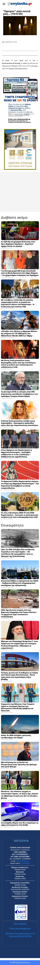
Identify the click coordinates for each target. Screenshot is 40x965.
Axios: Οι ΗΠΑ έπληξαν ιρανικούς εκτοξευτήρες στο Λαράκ (16, 736)
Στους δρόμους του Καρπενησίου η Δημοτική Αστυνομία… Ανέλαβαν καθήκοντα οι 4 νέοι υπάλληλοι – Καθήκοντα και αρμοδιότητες (16, 453)
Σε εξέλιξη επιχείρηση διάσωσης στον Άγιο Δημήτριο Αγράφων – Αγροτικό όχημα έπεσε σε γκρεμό (18, 244)
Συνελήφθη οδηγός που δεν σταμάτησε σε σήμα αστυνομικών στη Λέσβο (20, 824)
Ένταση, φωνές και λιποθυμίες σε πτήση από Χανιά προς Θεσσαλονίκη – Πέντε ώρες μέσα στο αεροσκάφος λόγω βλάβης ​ (19, 676)
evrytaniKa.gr (25, 863)
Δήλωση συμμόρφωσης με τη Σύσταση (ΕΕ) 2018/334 (20, 935)
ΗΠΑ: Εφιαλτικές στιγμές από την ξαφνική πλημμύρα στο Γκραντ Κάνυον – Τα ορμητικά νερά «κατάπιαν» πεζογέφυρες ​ (19, 613)
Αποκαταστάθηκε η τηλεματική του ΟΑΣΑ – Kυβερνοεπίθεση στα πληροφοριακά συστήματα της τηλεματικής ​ (19, 583)
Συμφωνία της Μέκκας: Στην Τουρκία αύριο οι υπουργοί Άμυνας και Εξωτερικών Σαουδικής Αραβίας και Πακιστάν (17, 707)
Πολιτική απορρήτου (20, 928)
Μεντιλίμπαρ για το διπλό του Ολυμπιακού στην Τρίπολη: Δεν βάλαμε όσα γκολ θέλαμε (19, 764)
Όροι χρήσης (20, 923)
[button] (4, 4)
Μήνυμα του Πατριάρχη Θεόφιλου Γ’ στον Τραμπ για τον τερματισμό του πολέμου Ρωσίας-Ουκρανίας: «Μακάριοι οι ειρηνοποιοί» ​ (19, 644)
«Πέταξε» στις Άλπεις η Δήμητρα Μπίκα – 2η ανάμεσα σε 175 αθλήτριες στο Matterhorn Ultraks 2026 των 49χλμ (19, 333)
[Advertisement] (20, 192)
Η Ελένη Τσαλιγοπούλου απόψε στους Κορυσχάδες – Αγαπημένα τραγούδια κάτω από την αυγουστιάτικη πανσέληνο (19, 423)
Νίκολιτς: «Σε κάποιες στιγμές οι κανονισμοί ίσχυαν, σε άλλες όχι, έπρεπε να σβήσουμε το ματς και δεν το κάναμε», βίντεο (19, 794)
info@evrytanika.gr (22, 861)
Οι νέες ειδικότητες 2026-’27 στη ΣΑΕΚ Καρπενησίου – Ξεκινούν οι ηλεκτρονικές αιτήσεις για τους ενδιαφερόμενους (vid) (19, 515)
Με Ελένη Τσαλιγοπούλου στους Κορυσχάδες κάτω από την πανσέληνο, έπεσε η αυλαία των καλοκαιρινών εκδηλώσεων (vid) (18, 363)
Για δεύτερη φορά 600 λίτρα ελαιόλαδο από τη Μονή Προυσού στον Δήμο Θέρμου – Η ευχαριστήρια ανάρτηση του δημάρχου (20, 273)
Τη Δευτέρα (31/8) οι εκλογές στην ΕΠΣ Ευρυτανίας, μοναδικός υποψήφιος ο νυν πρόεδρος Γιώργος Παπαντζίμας (19, 394)
